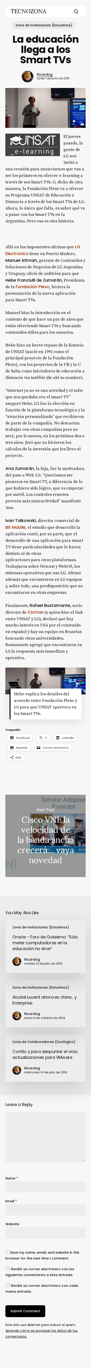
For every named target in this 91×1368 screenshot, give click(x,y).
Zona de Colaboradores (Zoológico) (43, 1042)
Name (11, 1178)
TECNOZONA (28, 11)
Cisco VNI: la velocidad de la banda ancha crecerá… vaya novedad (45, 836)
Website (12, 1224)
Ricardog (44, 74)
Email (11, 1201)
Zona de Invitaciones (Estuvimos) (43, 25)
